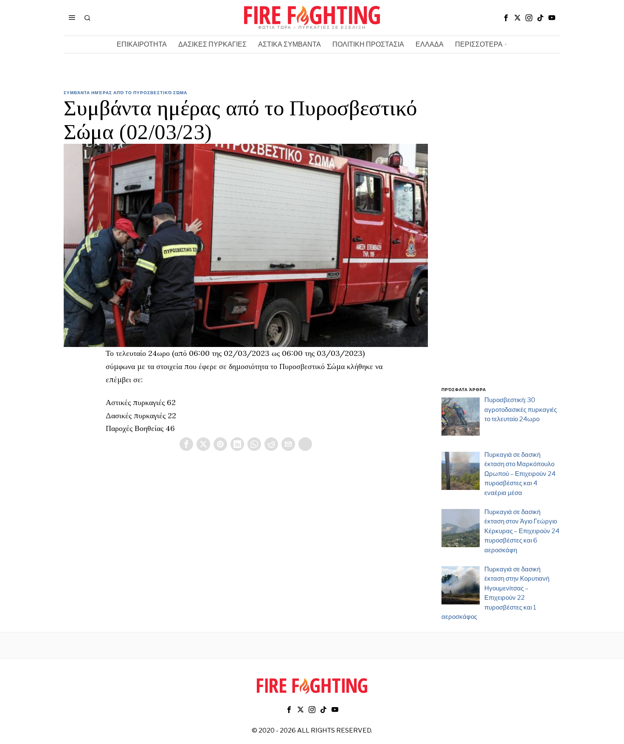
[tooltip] (506, 18)
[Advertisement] (500, 243)
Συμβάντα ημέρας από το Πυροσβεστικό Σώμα (125, 92)
